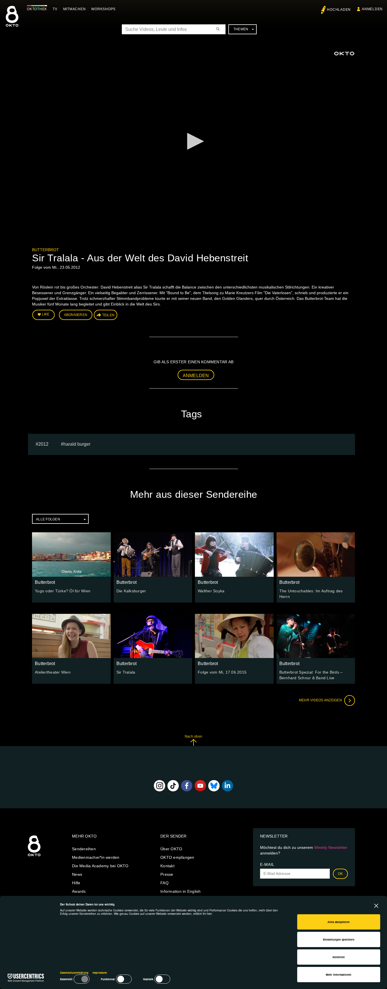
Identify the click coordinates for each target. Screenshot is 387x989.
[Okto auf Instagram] (159, 785)
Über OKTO (171, 849)
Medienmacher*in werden (96, 857)
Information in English (180, 891)
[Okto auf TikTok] (173, 785)
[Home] (34, 856)
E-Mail (267, 864)
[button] (193, 141)
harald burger (76, 444)
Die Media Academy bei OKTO (100, 866)
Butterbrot (45, 249)
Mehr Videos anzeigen (321, 700)
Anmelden (196, 375)
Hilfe (76, 883)
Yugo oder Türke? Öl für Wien (62, 591)
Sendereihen (84, 849)
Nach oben (193, 736)
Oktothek (37, 9)
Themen (240, 29)
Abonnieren (76, 315)
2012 (43, 444)
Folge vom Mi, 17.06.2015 (222, 672)
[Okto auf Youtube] (200, 785)
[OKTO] (12, 21)
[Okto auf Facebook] (186, 785)
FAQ (164, 883)
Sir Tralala (125, 672)
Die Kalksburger (131, 591)
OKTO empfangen (177, 857)
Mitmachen (74, 9)
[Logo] (344, 53)
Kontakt (167, 866)
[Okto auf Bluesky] (214, 785)
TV (55, 9)
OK (340, 874)
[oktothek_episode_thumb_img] (71, 554)
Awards (79, 891)
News (77, 874)
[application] (193, 141)
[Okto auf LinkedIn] (227, 785)
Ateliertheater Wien (53, 672)
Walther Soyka (211, 591)
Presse (166, 874)
